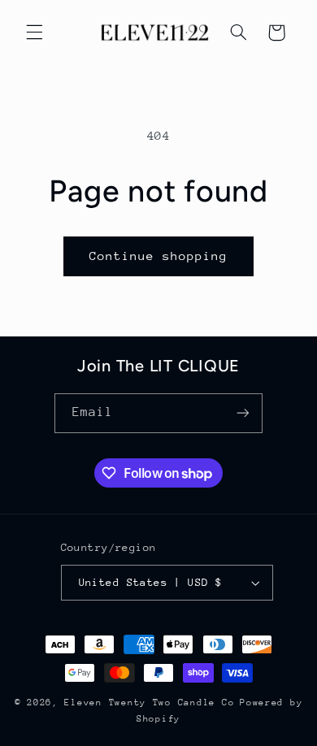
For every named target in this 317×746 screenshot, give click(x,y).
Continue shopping (158, 255)
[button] (34, 32)
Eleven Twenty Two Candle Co (149, 702)
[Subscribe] (243, 413)
